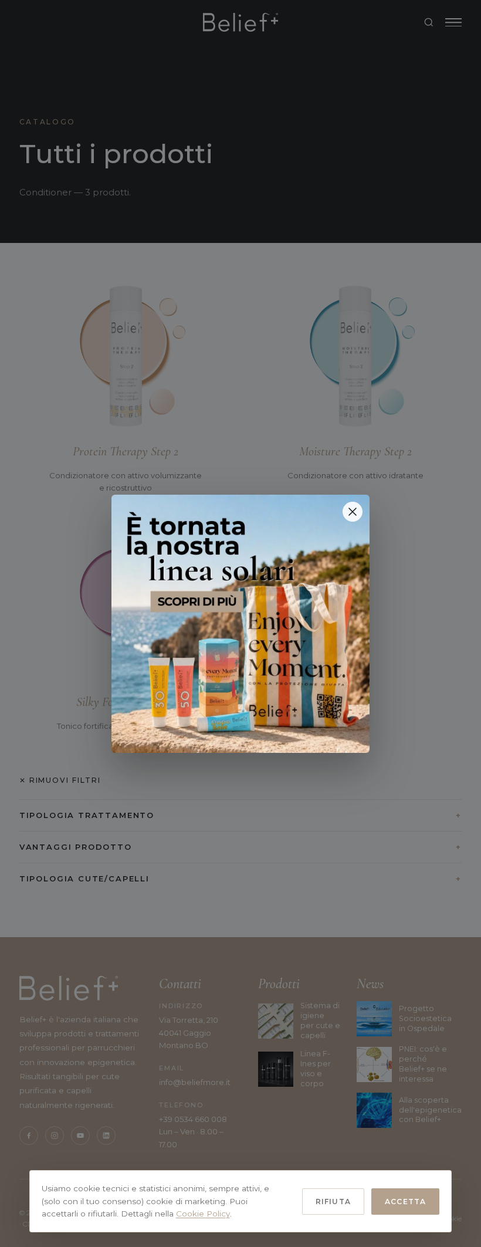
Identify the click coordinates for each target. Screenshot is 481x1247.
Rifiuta (333, 1201)
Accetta (405, 1201)
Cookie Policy (203, 1213)
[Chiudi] (353, 512)
